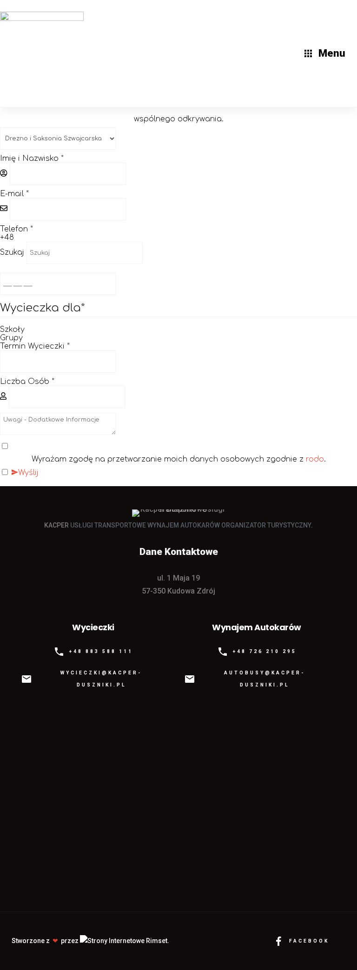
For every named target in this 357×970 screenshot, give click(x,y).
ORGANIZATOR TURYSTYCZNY (266, 525)
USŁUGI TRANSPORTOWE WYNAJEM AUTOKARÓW (145, 525)
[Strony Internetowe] (124, 940)
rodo (315, 459)
